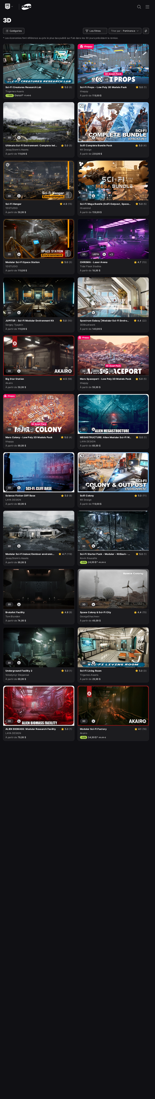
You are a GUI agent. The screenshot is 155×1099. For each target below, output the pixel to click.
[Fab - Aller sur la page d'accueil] (26, 6)
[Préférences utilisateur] (146, 31)
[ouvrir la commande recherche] (139, 7)
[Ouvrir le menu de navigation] (147, 7)
